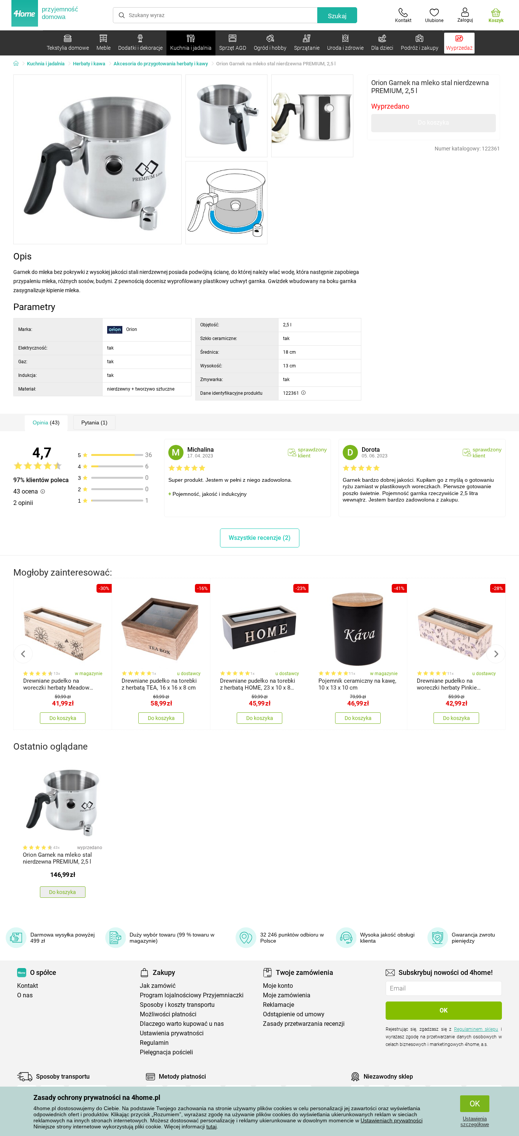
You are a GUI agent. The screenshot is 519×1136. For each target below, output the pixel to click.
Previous (23, 653)
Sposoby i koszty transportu (177, 1005)
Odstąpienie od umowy (293, 1014)
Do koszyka (433, 122)
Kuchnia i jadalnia (46, 63)
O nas (25, 995)
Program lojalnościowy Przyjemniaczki (192, 995)
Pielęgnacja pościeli (166, 1052)
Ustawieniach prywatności (391, 1120)
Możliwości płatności (168, 1014)
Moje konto (278, 986)
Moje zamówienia (286, 995)
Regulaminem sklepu (476, 1029)
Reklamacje (278, 1005)
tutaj (211, 1126)
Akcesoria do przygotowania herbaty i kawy (161, 63)
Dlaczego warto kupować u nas (182, 1024)
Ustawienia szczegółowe (474, 1121)
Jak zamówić (158, 986)
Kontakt (27, 986)
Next (495, 653)
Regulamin (154, 1043)
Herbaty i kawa (89, 63)
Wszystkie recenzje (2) (260, 537)
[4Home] (18, 63)
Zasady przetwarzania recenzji (304, 1024)
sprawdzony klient (312, 452)
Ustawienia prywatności (172, 1033)
